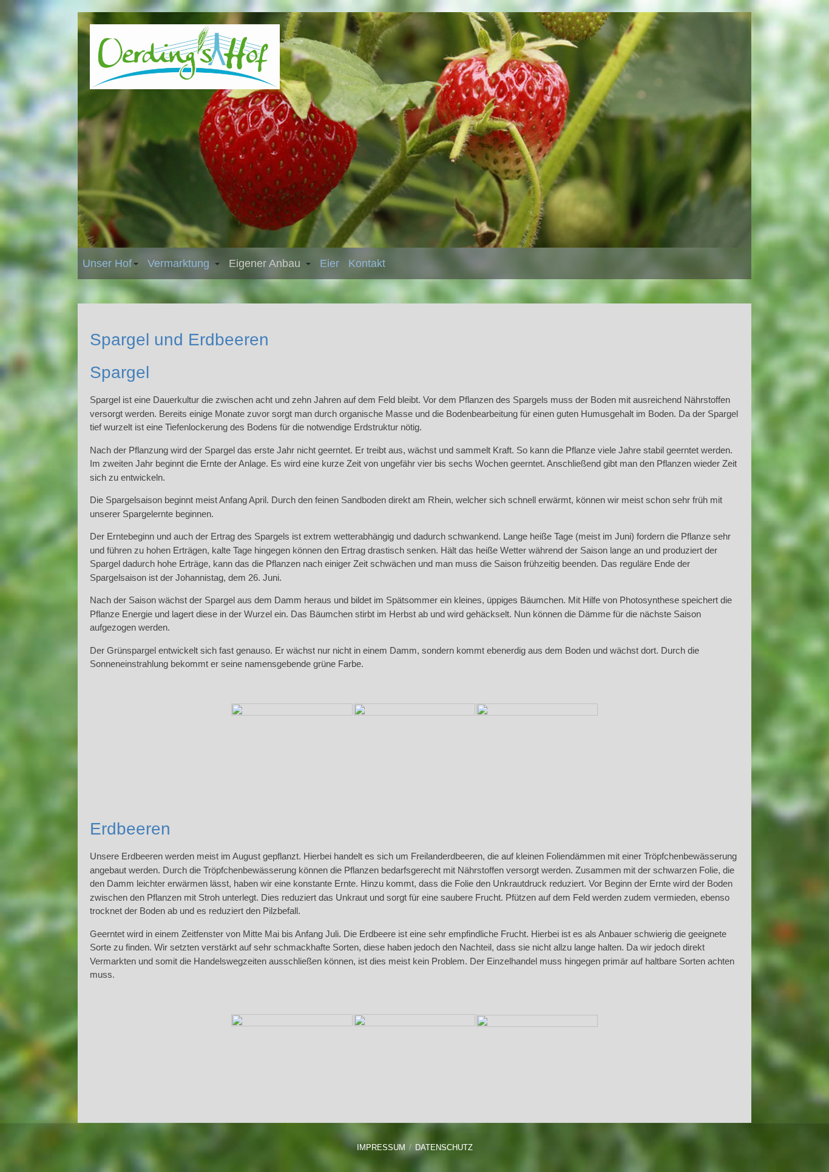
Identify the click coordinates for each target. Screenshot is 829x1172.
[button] (110, 263)
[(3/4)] (537, 743)
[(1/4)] (292, 743)
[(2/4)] (414, 743)
